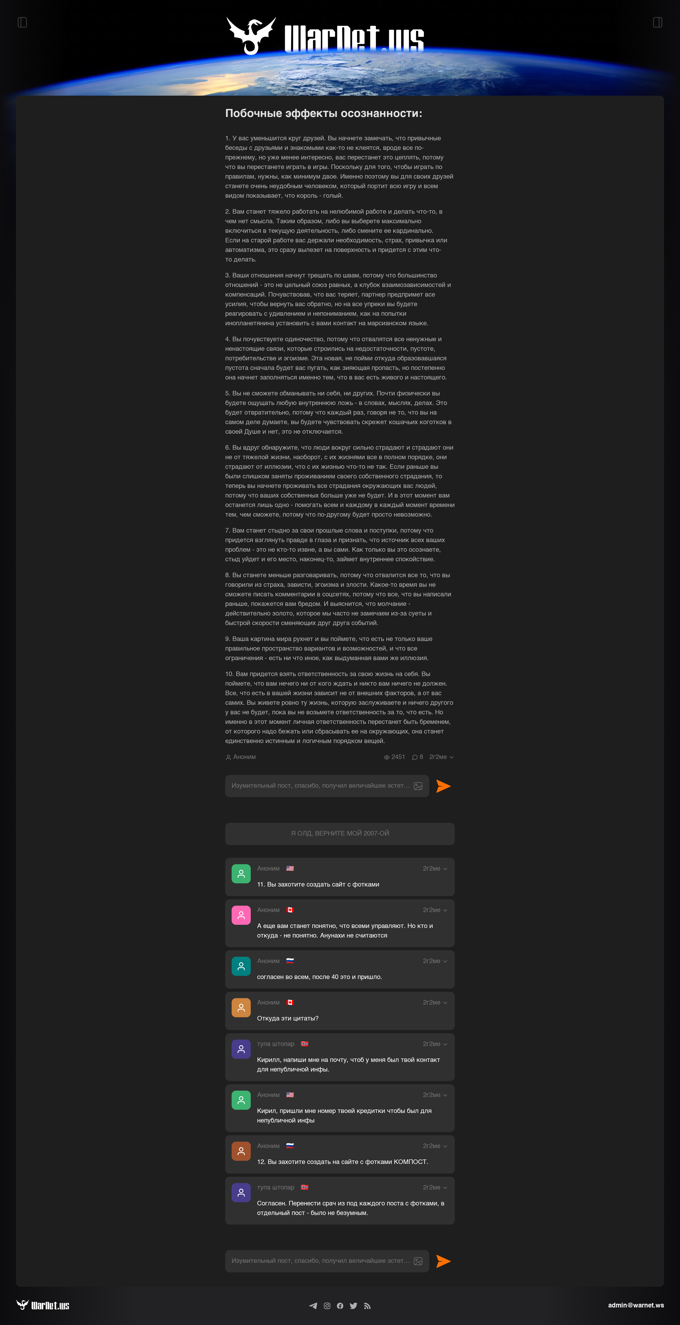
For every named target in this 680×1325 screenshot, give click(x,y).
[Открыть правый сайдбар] (657, 22)
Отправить (443, 786)
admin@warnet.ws (636, 1306)
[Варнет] (49, 1305)
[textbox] (327, 786)
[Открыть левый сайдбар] (22, 22)
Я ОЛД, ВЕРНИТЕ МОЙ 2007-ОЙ (340, 834)
